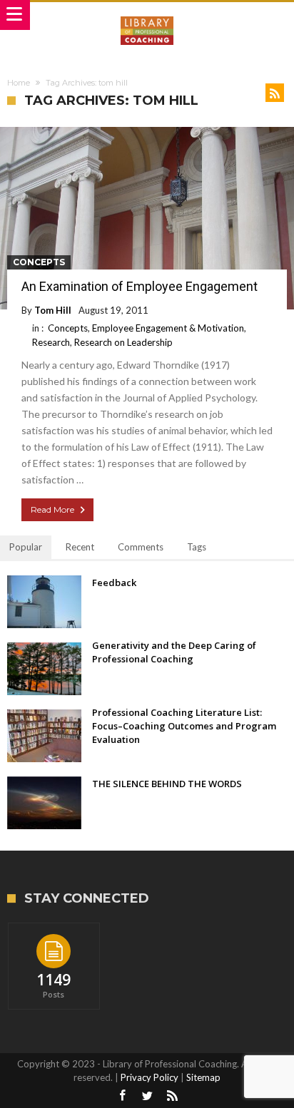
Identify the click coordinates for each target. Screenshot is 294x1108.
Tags (196, 547)
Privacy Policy (149, 1077)
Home (18, 83)
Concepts (39, 262)
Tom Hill (52, 310)
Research (51, 342)
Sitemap (203, 1077)
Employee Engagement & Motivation (168, 328)
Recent (80, 547)
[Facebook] (122, 1096)
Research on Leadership (123, 342)
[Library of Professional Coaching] (147, 16)
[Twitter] (147, 1096)
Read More (52, 509)
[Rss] (172, 1096)
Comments (140, 547)
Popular (25, 547)
